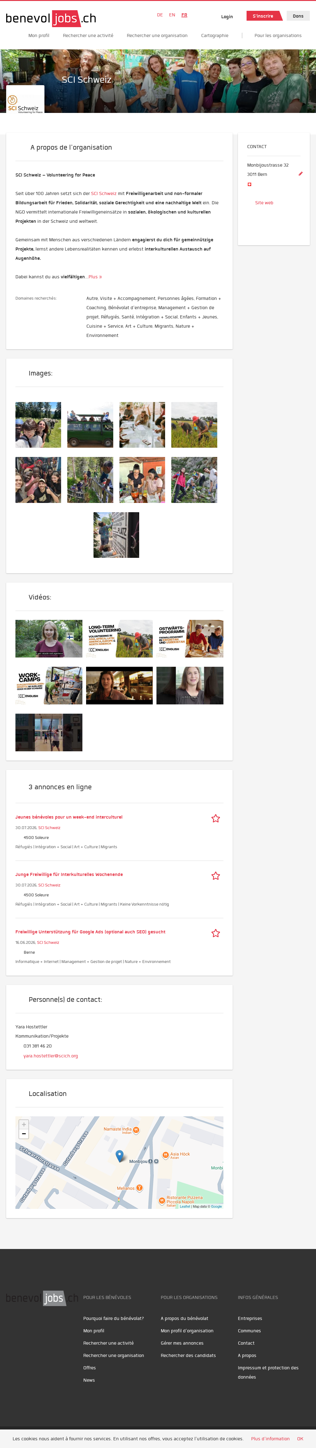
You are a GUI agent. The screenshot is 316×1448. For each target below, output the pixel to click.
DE (160, 15)
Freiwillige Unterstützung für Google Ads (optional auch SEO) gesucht (90, 932)
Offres (89, 1368)
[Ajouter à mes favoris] (217, 817)
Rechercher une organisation (157, 35)
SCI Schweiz (49, 827)
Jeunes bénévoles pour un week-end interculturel (69, 817)
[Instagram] (52, 1325)
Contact (246, 1343)
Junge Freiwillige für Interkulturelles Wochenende (69, 874)
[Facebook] (12, 1325)
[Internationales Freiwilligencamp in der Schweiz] (41, 424)
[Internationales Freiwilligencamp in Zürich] (119, 534)
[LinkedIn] (40, 1325)
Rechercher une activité (88, 35)
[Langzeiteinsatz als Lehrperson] (145, 424)
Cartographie (214, 35)
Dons (298, 16)
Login (227, 17)
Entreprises (250, 1318)
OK (300, 1439)
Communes (249, 1331)
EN (172, 15)
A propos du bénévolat (184, 1318)
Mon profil (38, 35)
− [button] (24, 1134)
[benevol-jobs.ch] (51, 18)
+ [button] (24, 1124)
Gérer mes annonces (182, 1343)
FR (184, 15)
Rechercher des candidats (188, 1355)
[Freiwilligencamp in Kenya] (93, 479)
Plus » (95, 277)
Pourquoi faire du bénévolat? (113, 1318)
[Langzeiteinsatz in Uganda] (93, 424)
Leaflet (185, 1206)
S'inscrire (263, 16)
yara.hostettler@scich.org (50, 1056)
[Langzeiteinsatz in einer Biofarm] (197, 424)
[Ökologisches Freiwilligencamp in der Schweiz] (197, 479)
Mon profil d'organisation (187, 1331)
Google (216, 1206)
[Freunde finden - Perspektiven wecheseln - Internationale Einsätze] (41, 479)
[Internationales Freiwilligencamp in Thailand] (145, 479)
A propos (247, 1355)
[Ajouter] (300, 174)
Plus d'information (270, 1439)
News (89, 1380)
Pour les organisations (278, 35)
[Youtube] (26, 1325)
